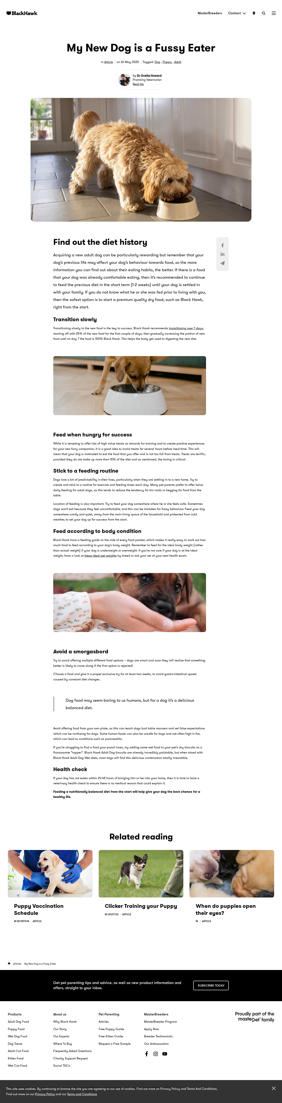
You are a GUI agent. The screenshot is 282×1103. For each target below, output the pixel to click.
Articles (17, 963)
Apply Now (151, 1029)
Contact (234, 13)
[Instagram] (155, 1054)
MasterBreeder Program (160, 1021)
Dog (157, 62)
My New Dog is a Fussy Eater (40, 963)
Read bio (138, 84)
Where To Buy (62, 1043)
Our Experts (61, 1036)
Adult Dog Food (18, 1021)
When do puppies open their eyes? (226, 909)
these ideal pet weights (100, 555)
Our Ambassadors (156, 1043)
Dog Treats (15, 1043)
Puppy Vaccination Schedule (39, 909)
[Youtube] (164, 1054)
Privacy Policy (45, 1094)
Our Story (60, 1029)
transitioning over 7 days (186, 328)
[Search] (263, 13)
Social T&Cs (61, 1065)
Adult (177, 62)
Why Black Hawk (65, 1021)
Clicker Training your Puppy (141, 906)
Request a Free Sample (115, 1043)
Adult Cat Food (18, 1051)
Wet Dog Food (17, 1036)
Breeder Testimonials (158, 1036)
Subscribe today (211, 985)
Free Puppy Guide (111, 1029)
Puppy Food (16, 1029)
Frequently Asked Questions (72, 1051)
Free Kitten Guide (111, 1036)
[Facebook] (146, 1054)
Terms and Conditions (82, 1094)
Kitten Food (16, 1058)
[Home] (9, 963)
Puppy (167, 62)
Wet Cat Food (17, 1065)
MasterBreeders (210, 13)
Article (108, 62)
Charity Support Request (70, 1058)
